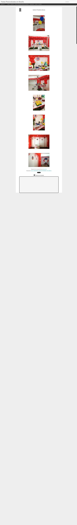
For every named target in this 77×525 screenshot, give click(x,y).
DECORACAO (36, 170)
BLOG (9, 4)
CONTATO (12, 4)
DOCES (36, 4)
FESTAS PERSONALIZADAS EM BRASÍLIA (22, 4)
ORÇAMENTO (32, 4)
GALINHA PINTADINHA (42, 170)
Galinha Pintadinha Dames (39, 10)
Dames (32, 170)
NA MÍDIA (40, 4)
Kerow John (45, 169)
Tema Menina (49, 170)
